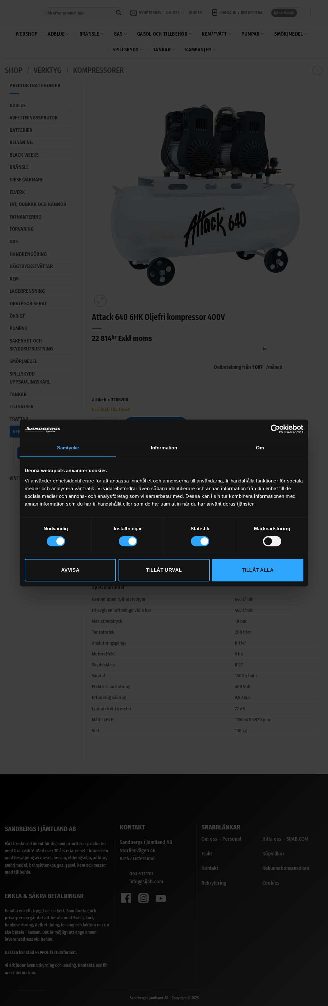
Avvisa (70, 570)
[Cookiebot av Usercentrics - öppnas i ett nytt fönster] (275, 429)
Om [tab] (260, 447)
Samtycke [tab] (68, 447)
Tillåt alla (258, 570)
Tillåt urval (164, 570)
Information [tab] (164, 447)
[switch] (128, 541)
